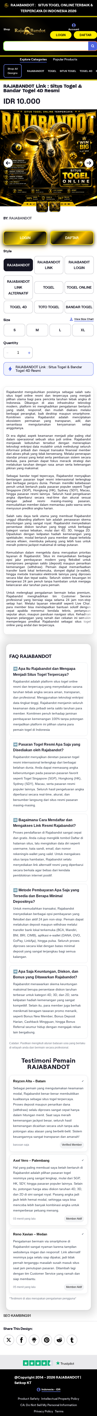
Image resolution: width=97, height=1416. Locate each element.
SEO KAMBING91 (17, 1315)
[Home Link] (30, 31)
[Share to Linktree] (34, 1340)
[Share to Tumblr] (72, 1340)
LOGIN (61, 35)
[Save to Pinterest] (46, 1340)
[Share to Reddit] (59, 1340)
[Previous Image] (8, 163)
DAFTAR (72, 238)
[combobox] (46, 46)
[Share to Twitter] (8, 1340)
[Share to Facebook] (21, 1340)
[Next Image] (89, 163)
